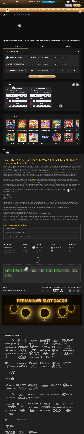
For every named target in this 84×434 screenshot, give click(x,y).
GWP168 (5, 166)
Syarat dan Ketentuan (9, 252)
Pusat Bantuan (7, 255)
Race (48, 10)
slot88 (24, 172)
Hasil (16, 46)
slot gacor (34, 179)
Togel (12, 10)
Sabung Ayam (39, 260)
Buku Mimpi (68, 46)
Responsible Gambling (9, 250)
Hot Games (19, 10)
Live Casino (41, 10)
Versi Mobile (62, 2)
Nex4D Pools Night (17, 70)
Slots (34, 10)
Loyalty (25, 250)
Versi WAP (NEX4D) (74, 2)
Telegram (74, 250)
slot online (14, 187)
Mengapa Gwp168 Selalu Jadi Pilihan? (16, 232)
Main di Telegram (49, 2)
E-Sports (76, 10)
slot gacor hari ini (70, 217)
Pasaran (42, 46)
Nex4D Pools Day (16, 64)
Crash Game (55, 10)
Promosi (25, 247)
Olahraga (27, 10)
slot (41, 202)
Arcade (63, 10)
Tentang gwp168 (7, 247)
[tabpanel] (42, 26)
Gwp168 (56, 250)
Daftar (77, 5)
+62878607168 (57, 248)
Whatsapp (74, 248)
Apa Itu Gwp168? (10, 228)
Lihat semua (42, 76)
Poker (69, 10)
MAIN (11, 124)
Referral (25, 252)
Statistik (76, 52)
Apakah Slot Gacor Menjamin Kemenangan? (17, 236)
